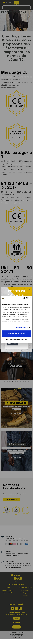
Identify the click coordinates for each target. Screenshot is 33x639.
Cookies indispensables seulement (16, 339)
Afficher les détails (22, 327)
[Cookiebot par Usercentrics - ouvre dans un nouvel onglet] (23, 298)
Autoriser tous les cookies (16, 333)
